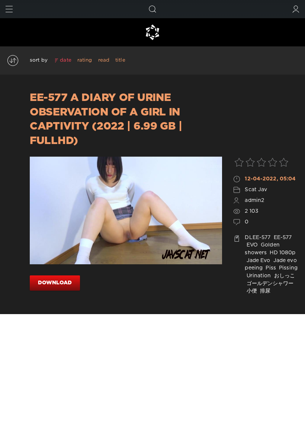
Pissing (287, 268)
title (120, 60)
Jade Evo (257, 260)
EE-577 (282, 237)
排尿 (264, 291)
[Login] (296, 9)
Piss (270, 268)
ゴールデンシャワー (269, 283)
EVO (251, 245)
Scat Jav (256, 189)
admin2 (254, 200)
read (103, 60)
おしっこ (284, 276)
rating (84, 60)
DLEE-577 (257, 237)
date (65, 60)
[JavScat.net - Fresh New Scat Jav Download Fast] (152, 32)
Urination (258, 276)
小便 (251, 291)
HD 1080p (281, 253)
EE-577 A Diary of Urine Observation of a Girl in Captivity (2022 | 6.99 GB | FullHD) (106, 119)
